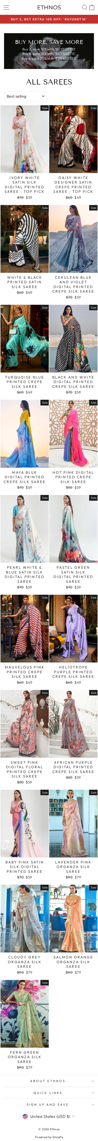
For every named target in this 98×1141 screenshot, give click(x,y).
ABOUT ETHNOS (47, 1081)
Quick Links (47, 1093)
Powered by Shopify (49, 1137)
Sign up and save (48, 1104)
